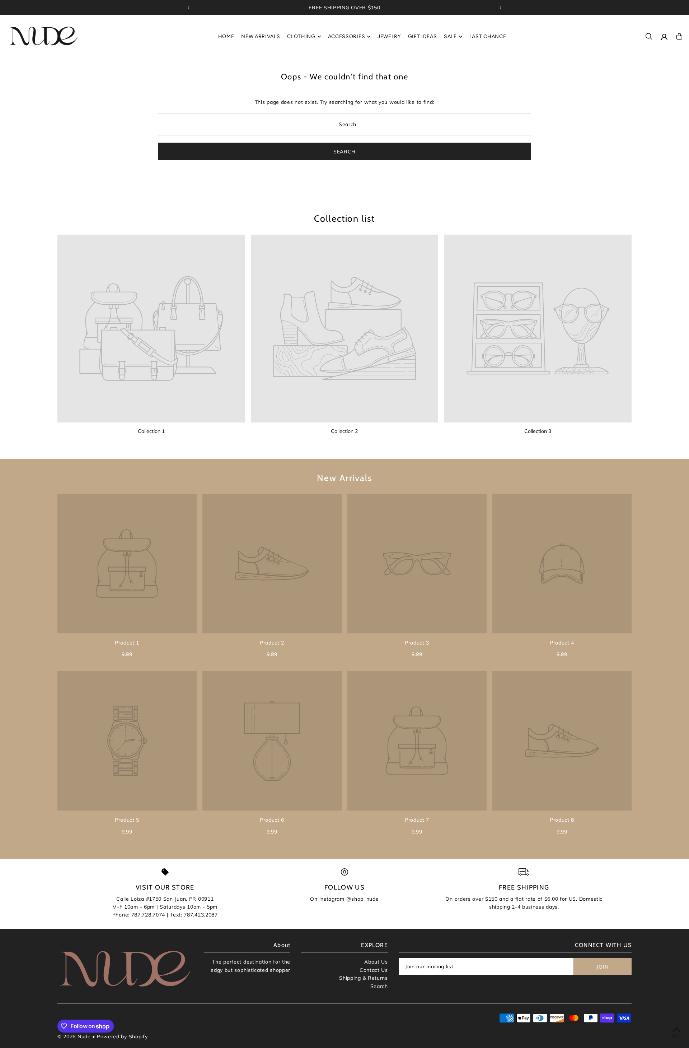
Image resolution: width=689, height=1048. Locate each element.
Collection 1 (151, 431)
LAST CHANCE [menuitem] (487, 36)
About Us (376, 962)
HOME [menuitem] (226, 36)
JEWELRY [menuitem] (389, 36)
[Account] (664, 37)
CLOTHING (301, 36)
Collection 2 (344, 431)
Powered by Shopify (122, 1036)
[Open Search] (649, 36)
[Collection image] (151, 329)
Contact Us (374, 970)
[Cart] (679, 36)
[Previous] (188, 7)
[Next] (500, 7)
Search (379, 986)
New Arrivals (344, 477)
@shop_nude (362, 899)
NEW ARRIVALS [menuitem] (260, 36)
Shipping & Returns (363, 978)
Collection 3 (537, 431)
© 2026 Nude (74, 1036)
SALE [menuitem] (450, 36)
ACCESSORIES (346, 36)
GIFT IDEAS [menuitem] (422, 36)
